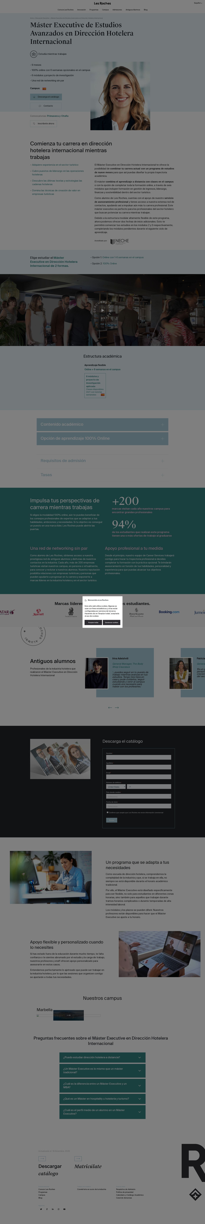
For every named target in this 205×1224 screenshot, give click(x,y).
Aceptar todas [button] (93, 622)
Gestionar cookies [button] (111, 622)
